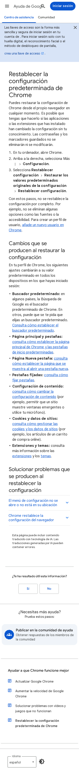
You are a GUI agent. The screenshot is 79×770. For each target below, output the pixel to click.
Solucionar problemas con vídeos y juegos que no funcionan (40, 708)
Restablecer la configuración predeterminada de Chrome (37, 723)
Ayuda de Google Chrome (30, 6)
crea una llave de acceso (22, 53)
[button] (7, 6)
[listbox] (21, 762)
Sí (28, 589)
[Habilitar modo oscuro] (41, 761)
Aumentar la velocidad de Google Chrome (39, 693)
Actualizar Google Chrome (34, 681)
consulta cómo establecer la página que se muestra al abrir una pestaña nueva (40, 363)
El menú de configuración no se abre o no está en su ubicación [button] (33, 503)
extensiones (22, 456)
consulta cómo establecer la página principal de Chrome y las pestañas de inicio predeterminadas (40, 347)
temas (46, 456)
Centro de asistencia (19, 17)
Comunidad (46, 17)
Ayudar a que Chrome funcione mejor (38, 670)
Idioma (16, 756)
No (49, 589)
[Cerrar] (75, 28)
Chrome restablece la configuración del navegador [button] (31, 518)
